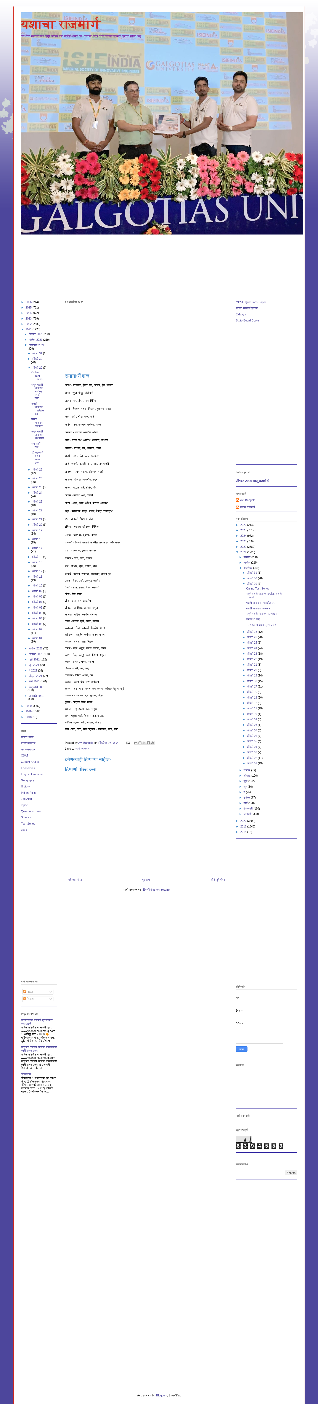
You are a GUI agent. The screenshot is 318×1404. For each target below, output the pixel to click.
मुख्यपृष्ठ (146, 879)
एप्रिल (247, 797)
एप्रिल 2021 (36, 676)
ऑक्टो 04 (37, 618)
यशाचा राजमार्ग (60, 24)
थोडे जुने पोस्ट (218, 879)
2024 (29, 313)
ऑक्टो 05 (37, 613)
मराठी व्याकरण (82, 748)
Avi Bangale (247, 500)
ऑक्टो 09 (37, 591)
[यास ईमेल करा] (136, 743)
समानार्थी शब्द (35, 445)
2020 (29, 706)
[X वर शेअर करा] (144, 743)
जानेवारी (248, 814)
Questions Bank (31, 811)
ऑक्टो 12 (37, 571)
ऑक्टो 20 (37, 524)
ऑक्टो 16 (37, 557)
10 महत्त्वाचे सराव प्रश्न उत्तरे (37, 457)
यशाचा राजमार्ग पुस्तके (247, 308)
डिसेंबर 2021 (36, 334)
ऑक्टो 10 (37, 585)
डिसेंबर (247, 557)
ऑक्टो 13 (37, 562)
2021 (29, 329)
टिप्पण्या (30, 999)
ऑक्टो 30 (37, 358)
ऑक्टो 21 (37, 519)
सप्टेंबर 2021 (36, 648)
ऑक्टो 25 (37, 487)
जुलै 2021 (34, 659)
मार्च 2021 (34, 681)
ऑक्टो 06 (37, 607)
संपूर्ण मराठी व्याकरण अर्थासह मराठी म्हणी (37, 391)
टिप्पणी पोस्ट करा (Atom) (156, 889)
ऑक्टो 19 (37, 530)
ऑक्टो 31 (37, 353)
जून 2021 (34, 665)
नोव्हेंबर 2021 (36, 339)
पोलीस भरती (27, 737)
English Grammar (32, 774)
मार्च (246, 803)
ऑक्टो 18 (37, 539)
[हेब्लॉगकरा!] (140, 743)
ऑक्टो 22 (37, 510)
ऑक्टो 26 (37, 478)
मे (245, 792)
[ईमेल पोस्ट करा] (128, 742)
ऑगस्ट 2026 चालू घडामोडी (253, 481)
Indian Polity (29, 792)
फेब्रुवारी (249, 808)
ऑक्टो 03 (37, 624)
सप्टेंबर (247, 770)
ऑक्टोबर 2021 (36, 345)
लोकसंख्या (26, 1074)
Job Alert (26, 798)
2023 (29, 318)
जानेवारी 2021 (36, 695)
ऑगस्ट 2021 (36, 654)
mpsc (24, 805)
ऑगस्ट (247, 775)
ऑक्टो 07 (37, 602)
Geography (28, 780)
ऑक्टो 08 (37, 596)
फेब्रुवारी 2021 (37, 687)
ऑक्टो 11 (37, 576)
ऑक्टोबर (248, 568)
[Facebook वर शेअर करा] (148, 743)
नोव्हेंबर (247, 562)
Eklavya (241, 314)
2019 (29, 711)
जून (246, 786)
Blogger (161, 1395)
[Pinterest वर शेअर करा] (152, 743)
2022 (29, 324)
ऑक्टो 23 (37, 501)
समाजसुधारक (28, 749)
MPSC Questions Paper (251, 302)
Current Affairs (30, 761)
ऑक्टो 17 (37, 548)
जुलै (246, 781)
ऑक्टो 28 (37, 469)
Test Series (28, 823)
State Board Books (248, 320)
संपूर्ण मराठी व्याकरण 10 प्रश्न (37, 435)
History (25, 786)
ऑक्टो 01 (37, 638)
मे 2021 (33, 670)
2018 (29, 717)
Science (26, 817)
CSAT (24, 755)
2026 (29, 302)
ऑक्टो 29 (37, 367)
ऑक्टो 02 (37, 629)
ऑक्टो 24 (37, 492)
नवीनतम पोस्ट (75, 879)
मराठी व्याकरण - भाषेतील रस (37, 408)
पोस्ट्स (30, 991)
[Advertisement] (151, 265)
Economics (28, 768)
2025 (29, 307)
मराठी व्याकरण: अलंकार (37, 422)
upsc (24, 829)
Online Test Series (37, 376)
